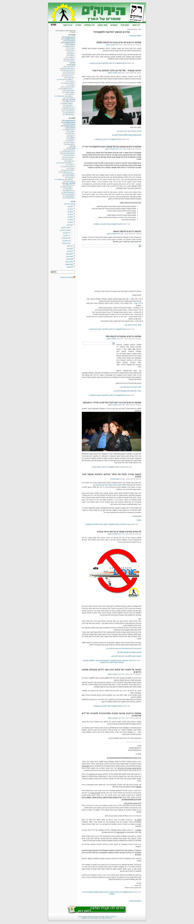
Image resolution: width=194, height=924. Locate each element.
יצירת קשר (68, 25)
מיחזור (71, 81)
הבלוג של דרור (69, 111)
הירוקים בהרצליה (115, 479)
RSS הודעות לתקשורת (66, 277)
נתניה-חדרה (70, 61)
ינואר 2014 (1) (66, 243)
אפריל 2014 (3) (66, 238)
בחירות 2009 (69, 107)
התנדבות (95, 916)
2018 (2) (70, 214)
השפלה (71, 53)
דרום (71, 52)
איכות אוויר (70, 66)
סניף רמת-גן (106, 224)
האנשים (114, 25)
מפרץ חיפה (70, 59)
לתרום (89, 916)
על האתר (107, 916)
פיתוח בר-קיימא (109, 892)
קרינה (71, 85)
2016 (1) (70, 219)
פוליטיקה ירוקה (103, 63)
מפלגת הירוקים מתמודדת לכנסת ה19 (123, 336)
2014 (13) (70, 225)
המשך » (138, 520)
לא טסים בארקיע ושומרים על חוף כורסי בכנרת (119, 531)
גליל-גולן (71, 50)
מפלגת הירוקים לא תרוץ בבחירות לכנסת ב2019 (118, 42)
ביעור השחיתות (125, 524)
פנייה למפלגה (85, 918)
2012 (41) (70, 248)
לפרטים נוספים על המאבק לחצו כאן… (128, 652)
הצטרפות (125, 25)
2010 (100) (69, 254)
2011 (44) (70, 251)
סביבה (73, 64)
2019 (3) (70, 211)
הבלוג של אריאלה (68, 109)
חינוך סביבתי (69, 74)
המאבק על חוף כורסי (102, 660)
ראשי (139, 29)
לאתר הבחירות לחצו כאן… (132, 325)
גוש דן (122, 467)
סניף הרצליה (98, 524)
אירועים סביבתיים (70, 37)
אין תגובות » (93, 63)
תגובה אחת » (95, 467)
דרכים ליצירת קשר (107, 918)
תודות (79, 916)
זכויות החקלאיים (66, 88)
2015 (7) (70, 222)
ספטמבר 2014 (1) (65, 230)
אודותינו (114, 916)
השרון (105, 524)
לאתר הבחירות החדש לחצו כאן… (130, 387)
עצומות (85, 916)
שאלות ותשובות (66, 103)
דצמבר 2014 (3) (65, 227)
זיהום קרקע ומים (68, 70)
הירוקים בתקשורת (69, 42)
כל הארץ (111, 63)
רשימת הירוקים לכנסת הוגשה (127, 231)
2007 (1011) (69, 261)
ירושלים (71, 57)
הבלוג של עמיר (69, 112)
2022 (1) (70, 206)
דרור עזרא (137, 303)
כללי (73, 63)
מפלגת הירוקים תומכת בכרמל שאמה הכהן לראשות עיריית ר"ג (111, 147)
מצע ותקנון (102, 25)
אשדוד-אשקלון (69, 46)
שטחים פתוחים (98, 892)
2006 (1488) (69, 264)
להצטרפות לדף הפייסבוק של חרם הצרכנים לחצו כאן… (123, 648)
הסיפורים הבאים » (135, 36)
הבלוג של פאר (69, 114)
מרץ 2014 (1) (66, 240)
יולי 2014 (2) (66, 233)
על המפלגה (89, 25)
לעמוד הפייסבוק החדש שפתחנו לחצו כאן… (127, 391)
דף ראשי (136, 25)
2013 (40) (70, 246)
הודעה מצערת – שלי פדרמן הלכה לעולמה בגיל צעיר (116, 70)
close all (72, 204)
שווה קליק (68, 105)
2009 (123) (69, 256)
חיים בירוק (68, 76)
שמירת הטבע (113, 662)
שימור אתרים (69, 90)
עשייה (78, 25)
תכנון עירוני (89, 892)
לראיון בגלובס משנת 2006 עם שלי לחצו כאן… (126, 135)
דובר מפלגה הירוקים (112, 45)
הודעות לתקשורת (121, 63)
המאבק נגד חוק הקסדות (64, 96)
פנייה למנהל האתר (96, 918)
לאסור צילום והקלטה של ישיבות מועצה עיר (107, 485)
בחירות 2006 (69, 101)
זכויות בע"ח (70, 72)
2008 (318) (69, 259)
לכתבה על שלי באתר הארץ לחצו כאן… (128, 131)
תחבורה (71, 94)
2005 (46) (70, 267)
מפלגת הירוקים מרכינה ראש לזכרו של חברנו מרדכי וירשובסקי (112, 402)
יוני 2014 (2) (66, 235)
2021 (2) (70, 209)
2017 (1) (70, 217)
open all (66, 204)
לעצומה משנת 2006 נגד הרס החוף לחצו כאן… (125, 656)
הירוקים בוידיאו (70, 40)
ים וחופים (92, 660)
